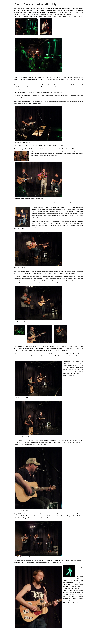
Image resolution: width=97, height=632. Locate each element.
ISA (21, 276)
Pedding (28, 353)
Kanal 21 (75, 278)
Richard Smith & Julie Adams (67, 280)
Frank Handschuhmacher (21, 440)
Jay (15, 276)
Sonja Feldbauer (18, 514)
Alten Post (58, 8)
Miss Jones (62, 16)
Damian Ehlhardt (34, 560)
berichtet (54, 10)
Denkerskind (66, 361)
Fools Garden (50, 280)
